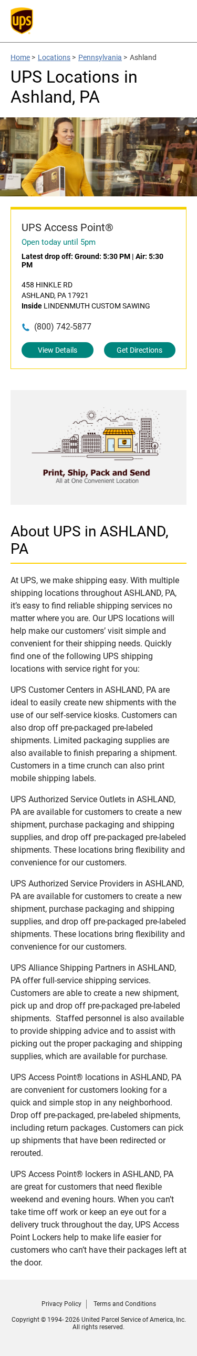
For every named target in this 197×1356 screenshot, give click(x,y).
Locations (54, 57)
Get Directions (139, 350)
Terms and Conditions (125, 1304)
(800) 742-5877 (62, 327)
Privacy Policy (61, 1304)
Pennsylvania (100, 57)
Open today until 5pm (59, 242)
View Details (57, 350)
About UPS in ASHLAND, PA (90, 540)
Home (20, 57)
